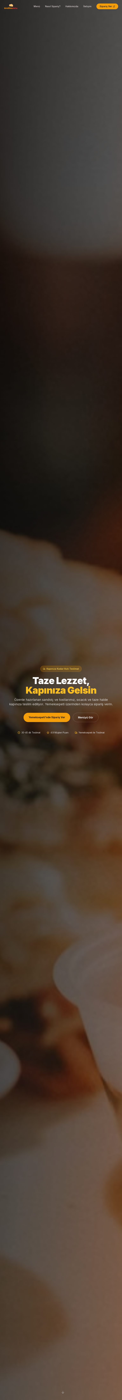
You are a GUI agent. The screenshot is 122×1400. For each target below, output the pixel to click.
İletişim (87, 6)
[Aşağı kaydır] (63, 1392)
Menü (37, 6)
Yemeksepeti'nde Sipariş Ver (47, 717)
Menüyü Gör (85, 717)
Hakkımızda (71, 6)
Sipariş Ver (106, 6)
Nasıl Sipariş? (52, 6)
